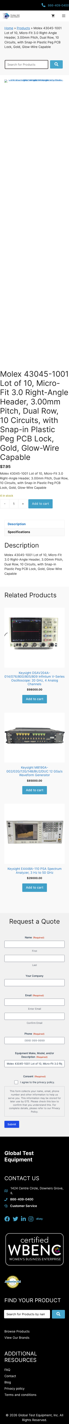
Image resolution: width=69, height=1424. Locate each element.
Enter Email (34, 1008)
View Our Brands (16, 1337)
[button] (56, 64)
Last (34, 965)
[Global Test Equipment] (11, 15)
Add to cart (40, 503)
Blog (7, 1382)
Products (23, 28)
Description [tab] (17, 524)
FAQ (7, 1370)
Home (8, 28)
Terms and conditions (20, 1395)
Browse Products (17, 1331)
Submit (12, 1124)
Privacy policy (14, 1388)
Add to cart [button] (34, 699)
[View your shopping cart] (53, 15)
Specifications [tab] (19, 532)
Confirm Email (34, 1022)
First (34, 950)
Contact (10, 1376)
